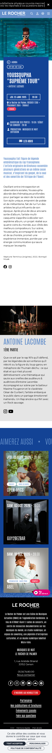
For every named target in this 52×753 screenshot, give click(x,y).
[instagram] (10, 267)
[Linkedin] (22, 683)
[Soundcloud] (35, 683)
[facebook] (5, 267)
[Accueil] (13, 14)
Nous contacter (26, 675)
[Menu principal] (48, 13)
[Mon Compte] (37, 13)
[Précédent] (8, 62)
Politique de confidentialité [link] (26, 748)
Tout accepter (14, 743)
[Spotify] (41, 683)
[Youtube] (29, 683)
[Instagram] (16, 683)
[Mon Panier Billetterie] (42, 13)
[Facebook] (10, 683)
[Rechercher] (31, 13)
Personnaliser (37, 743)
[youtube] (10, 411)
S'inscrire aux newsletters (26, 692)
